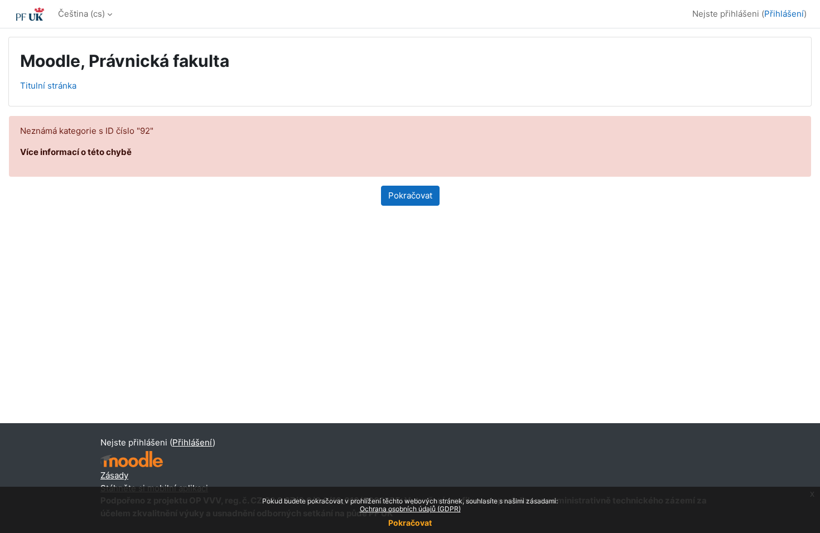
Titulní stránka (48, 85)
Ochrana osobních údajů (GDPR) (410, 509)
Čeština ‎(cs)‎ (81, 13)
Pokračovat (410, 522)
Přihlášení (784, 13)
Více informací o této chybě (76, 152)
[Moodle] (131, 459)
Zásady (114, 475)
